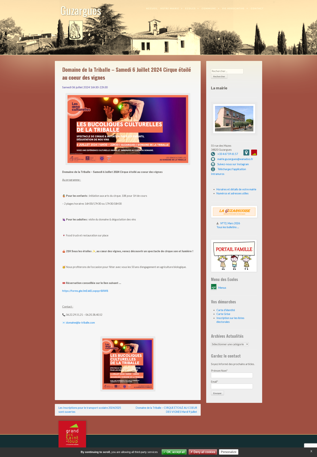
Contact (257, 8)
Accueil (152, 8)
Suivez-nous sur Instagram (233, 164)
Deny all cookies (204, 452)
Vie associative (233, 8)
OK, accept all (175, 452)
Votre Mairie (169, 8)
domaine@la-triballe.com (80, 322)
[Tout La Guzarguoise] (234, 216)
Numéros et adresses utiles (232, 193)
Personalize (228, 452)
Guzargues (80, 10)
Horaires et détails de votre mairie (236, 189)
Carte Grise (223, 313)
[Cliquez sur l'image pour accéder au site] (234, 271)
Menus (222, 287)
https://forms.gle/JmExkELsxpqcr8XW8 (85, 290)
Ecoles (190, 8)
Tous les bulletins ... (227, 227)
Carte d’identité (225, 310)
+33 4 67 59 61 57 (227, 153)
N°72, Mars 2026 (230, 223)
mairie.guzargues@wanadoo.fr (235, 159)
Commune (209, 8)
